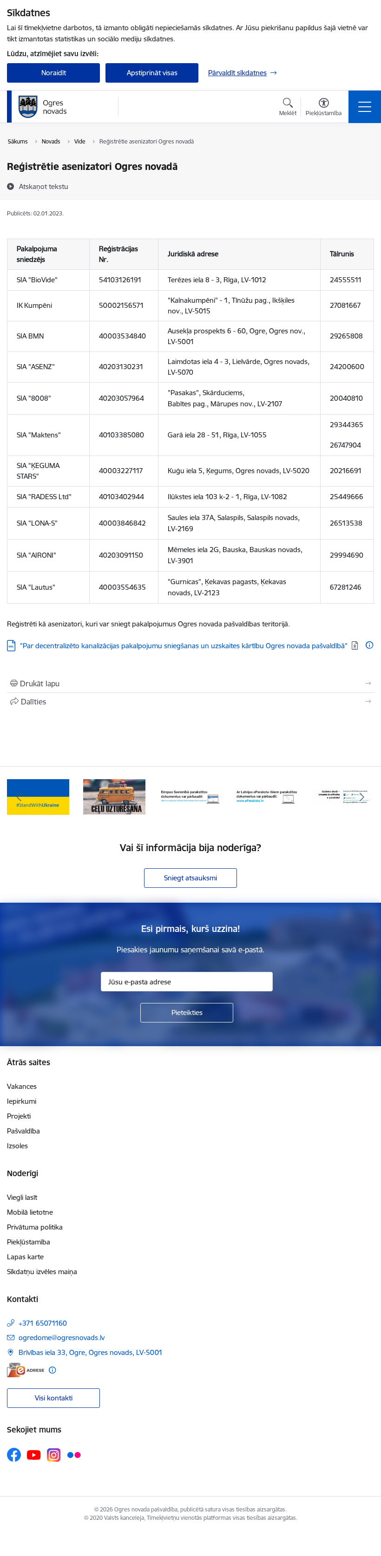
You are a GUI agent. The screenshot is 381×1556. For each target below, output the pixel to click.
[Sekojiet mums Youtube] (34, 1454)
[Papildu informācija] (369, 645)
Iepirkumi (21, 1101)
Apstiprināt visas (152, 72)
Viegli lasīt (22, 1197)
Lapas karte (25, 1256)
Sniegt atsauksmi (190, 877)
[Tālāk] (362, 797)
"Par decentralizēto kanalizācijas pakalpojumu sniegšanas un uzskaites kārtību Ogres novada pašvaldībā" (184, 645)
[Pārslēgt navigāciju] (364, 107)
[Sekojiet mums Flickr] (74, 1454)
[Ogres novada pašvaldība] (61, 107)
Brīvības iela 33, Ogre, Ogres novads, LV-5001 (91, 1352)
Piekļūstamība (28, 1241)
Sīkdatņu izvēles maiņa (42, 1271)
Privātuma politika (35, 1227)
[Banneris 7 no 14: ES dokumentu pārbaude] (190, 796)
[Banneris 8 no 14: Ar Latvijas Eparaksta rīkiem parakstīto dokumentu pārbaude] (267, 796)
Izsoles (17, 1145)
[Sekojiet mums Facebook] (14, 1455)
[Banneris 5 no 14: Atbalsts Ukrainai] (38, 796)
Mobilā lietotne (30, 1212)
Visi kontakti (53, 1397)
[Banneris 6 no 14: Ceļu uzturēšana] (114, 796)
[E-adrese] (25, 1370)
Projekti (19, 1116)
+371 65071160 (43, 1323)
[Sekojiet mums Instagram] (54, 1455)
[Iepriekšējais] (19, 797)
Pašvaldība (23, 1130)
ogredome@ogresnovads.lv (62, 1337)
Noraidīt (53, 72)
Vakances (22, 1086)
